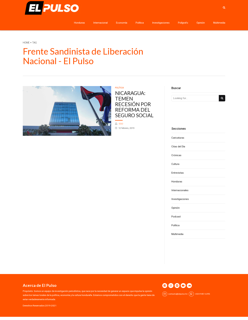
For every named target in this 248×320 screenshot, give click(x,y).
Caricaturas (177, 137)
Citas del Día (178, 146)
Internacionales (179, 190)
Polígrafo (183, 22)
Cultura (175, 164)
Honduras (79, 22)
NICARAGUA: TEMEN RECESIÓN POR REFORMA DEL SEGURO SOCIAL (134, 104)
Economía (121, 22)
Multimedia (219, 22)
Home (26, 42)
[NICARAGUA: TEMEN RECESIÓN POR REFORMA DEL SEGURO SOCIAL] (67, 111)
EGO (120, 123)
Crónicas (176, 155)
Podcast (176, 216)
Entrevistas (177, 172)
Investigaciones (161, 22)
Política (140, 22)
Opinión (201, 22)
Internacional (100, 22)
